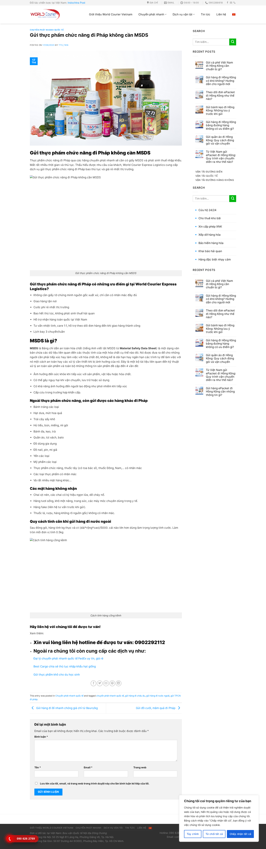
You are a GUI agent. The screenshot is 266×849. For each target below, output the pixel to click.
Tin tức (205, 14)
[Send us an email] (231, 3)
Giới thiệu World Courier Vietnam (110, 14)
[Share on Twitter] (100, 683)
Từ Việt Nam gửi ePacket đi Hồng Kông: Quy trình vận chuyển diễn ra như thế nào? (221, 156)
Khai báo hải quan (210, 251)
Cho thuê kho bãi (210, 218)
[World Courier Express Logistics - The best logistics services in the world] (45, 14)
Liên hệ (221, 14)
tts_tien (63, 45)
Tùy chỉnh (193, 833)
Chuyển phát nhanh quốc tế (47, 30)
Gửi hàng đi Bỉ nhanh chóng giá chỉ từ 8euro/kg (66, 708)
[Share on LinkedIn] (118, 683)
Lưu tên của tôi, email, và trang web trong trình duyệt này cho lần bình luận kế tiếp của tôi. (94, 783)
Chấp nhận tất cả (240, 833)
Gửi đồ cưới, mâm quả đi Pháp (156, 708)
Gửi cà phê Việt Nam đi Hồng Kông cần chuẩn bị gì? (219, 66)
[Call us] (234, 3)
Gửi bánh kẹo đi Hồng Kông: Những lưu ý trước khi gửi (220, 111)
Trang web (139, 767)
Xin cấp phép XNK (210, 226)
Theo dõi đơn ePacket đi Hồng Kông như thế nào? (220, 96)
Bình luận (41, 736)
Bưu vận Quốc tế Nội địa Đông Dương (85, 833)
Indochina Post (76, 2)
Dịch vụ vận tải (182, 14)
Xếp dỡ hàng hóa (210, 234)
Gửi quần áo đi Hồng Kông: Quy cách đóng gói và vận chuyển (220, 140)
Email (88, 767)
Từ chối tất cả (214, 833)
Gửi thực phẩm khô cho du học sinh (57, 674)
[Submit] (232, 42)
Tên (37, 767)
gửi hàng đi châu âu (135, 695)
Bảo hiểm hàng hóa (211, 243)
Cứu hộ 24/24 (207, 210)
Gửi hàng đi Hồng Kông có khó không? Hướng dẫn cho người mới (221, 81)
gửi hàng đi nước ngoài (158, 695)
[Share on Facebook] (93, 683)
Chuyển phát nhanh (151, 14)
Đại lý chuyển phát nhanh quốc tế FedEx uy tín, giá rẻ (68, 658)
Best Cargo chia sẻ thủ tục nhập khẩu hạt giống (64, 666)
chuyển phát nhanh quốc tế (110, 695)
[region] (219, 818)
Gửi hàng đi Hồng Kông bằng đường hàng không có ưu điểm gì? (221, 125)
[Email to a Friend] (106, 683)
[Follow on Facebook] (228, 3)
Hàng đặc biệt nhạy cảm (215, 259)
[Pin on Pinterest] (112, 683)
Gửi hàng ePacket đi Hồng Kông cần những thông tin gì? (220, 392)
